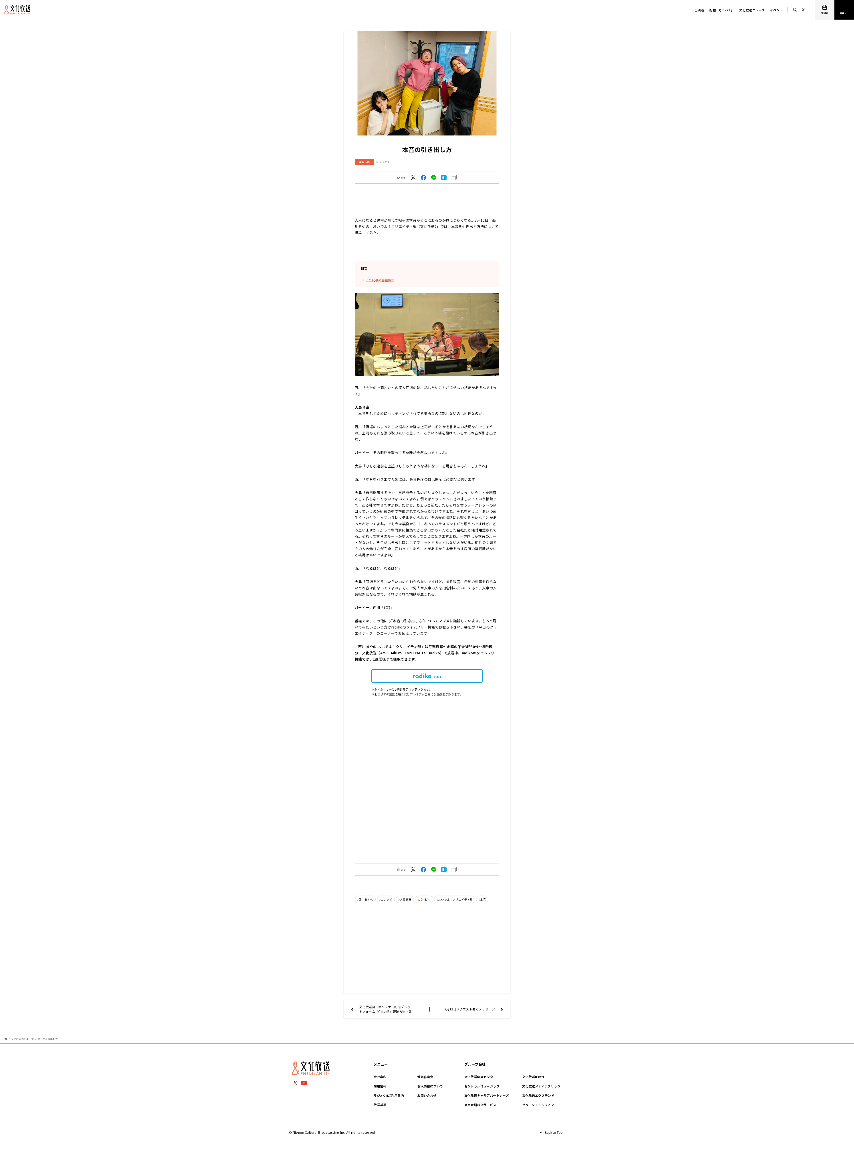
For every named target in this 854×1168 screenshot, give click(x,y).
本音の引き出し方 (48, 1038)
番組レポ (364, 162)
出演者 (699, 10)
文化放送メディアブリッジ (541, 1086)
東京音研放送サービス (480, 1105)
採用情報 (380, 1086)
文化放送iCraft (533, 1077)
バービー (425, 899)
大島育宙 (405, 899)
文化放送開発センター (480, 1077)
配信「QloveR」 (721, 10)
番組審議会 (425, 1077)
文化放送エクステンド (538, 1095)
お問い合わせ (426, 1095)
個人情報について (430, 1086)
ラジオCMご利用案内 (389, 1095)
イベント (776, 10)
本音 (483, 899)
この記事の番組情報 (380, 280)
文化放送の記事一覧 (22, 1038)
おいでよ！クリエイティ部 (455, 899)
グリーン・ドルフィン (538, 1105)
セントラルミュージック (482, 1086)
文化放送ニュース (752, 10)
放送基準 (380, 1105)
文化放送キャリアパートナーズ (486, 1095)
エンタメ (386, 899)
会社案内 (380, 1077)
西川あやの (366, 899)
